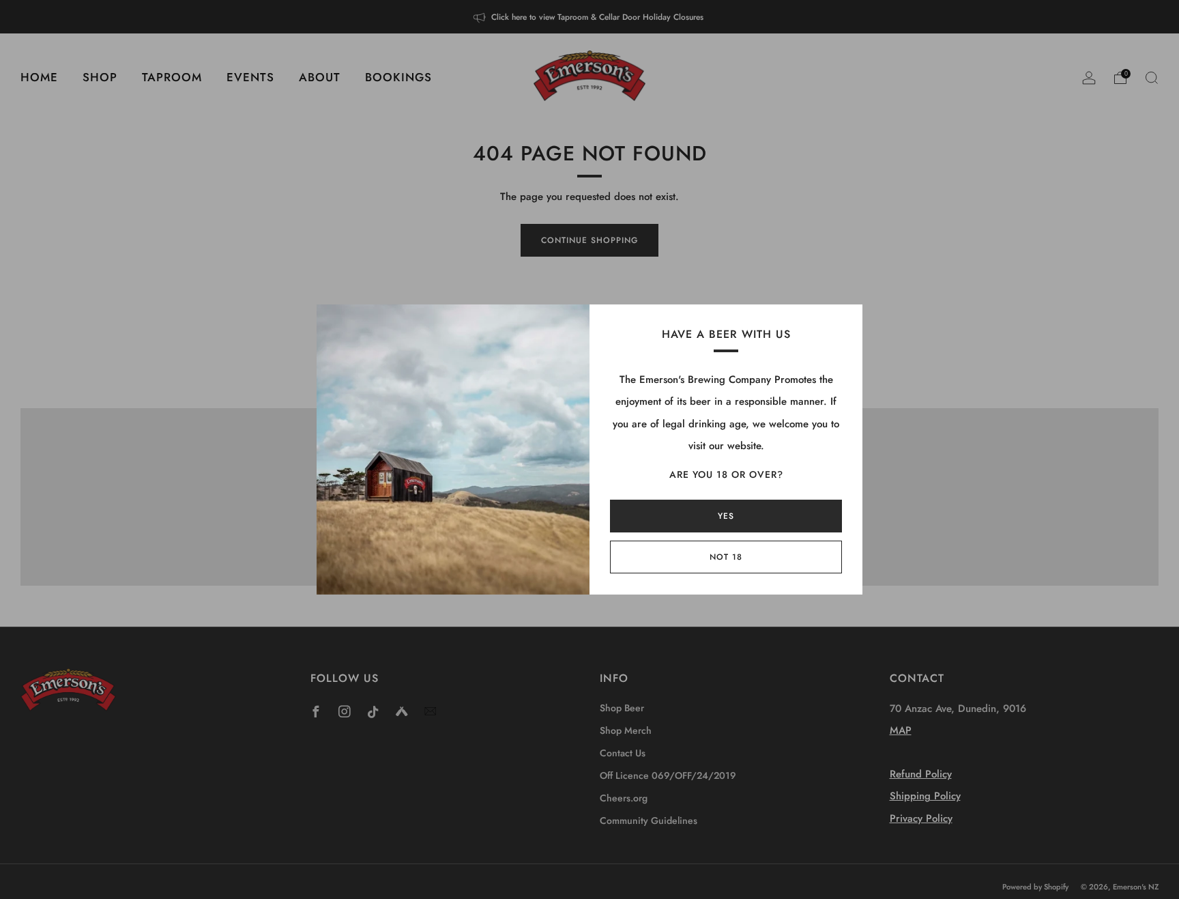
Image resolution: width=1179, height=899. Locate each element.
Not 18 (726, 557)
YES (726, 516)
